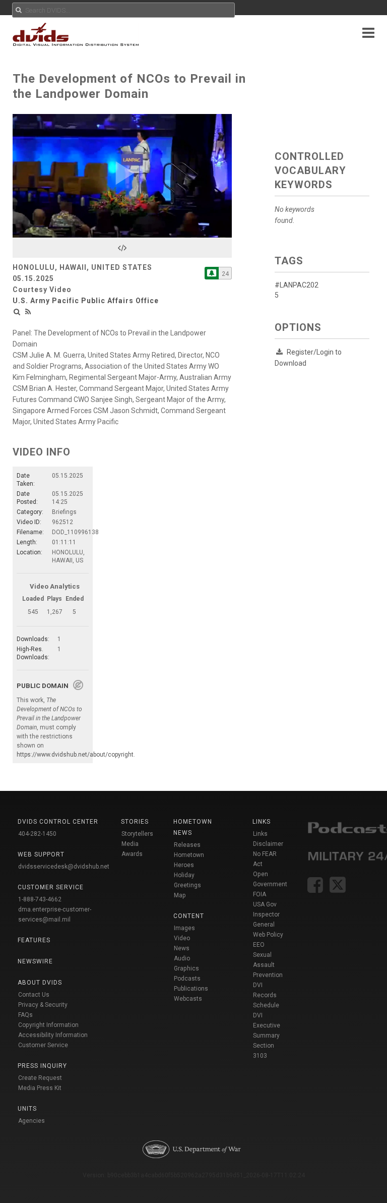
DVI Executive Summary (266, 1025)
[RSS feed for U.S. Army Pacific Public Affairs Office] (28, 312)
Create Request (40, 1077)
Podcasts (187, 978)
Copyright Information (48, 1024)
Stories (135, 821)
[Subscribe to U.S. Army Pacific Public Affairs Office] (212, 273)
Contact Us (33, 994)
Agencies (31, 1120)
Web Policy (268, 934)
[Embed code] (122, 248)
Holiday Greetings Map (187, 885)
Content (188, 916)
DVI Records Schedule (266, 995)
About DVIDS (40, 982)
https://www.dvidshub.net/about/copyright (75, 754)
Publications (191, 988)
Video (182, 938)
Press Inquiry (42, 1065)
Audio (182, 958)
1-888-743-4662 (39, 899)
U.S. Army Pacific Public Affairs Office (86, 301)
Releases (187, 844)
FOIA (259, 894)
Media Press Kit (39, 1088)
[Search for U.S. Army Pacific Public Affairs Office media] (17, 312)
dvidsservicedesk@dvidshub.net (63, 866)
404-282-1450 (37, 833)
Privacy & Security (43, 1004)
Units (27, 1108)
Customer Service (43, 1045)
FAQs (25, 1014)
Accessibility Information (53, 1035)
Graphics (186, 968)
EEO (259, 944)
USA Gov (265, 904)
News (181, 948)
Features (34, 940)
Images (184, 928)
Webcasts (188, 998)
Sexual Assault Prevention (268, 965)
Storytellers (137, 833)
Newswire (35, 961)
